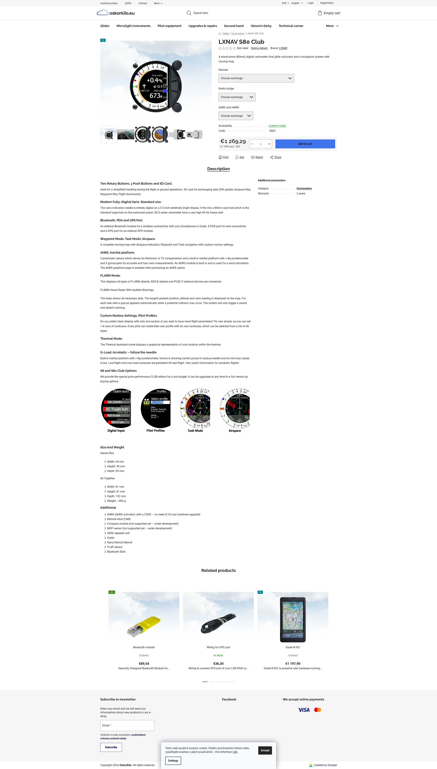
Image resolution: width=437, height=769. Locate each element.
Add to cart (305, 143)
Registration (326, 3)
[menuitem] (105, 26)
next (334, 635)
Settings (173, 760)
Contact (143, 3)
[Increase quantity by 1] (269, 144)
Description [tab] (218, 168)
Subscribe (111, 747)
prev (103, 635)
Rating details (259, 48)
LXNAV (283, 48)
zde (235, 752)
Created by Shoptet (325, 765)
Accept (265, 750)
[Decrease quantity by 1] (252, 144)
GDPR (128, 3)
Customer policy (108, 3)
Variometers (304, 188)
